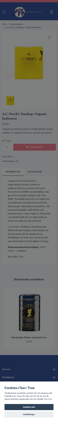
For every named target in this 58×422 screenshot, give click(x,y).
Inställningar (29, 414)
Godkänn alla (29, 407)
